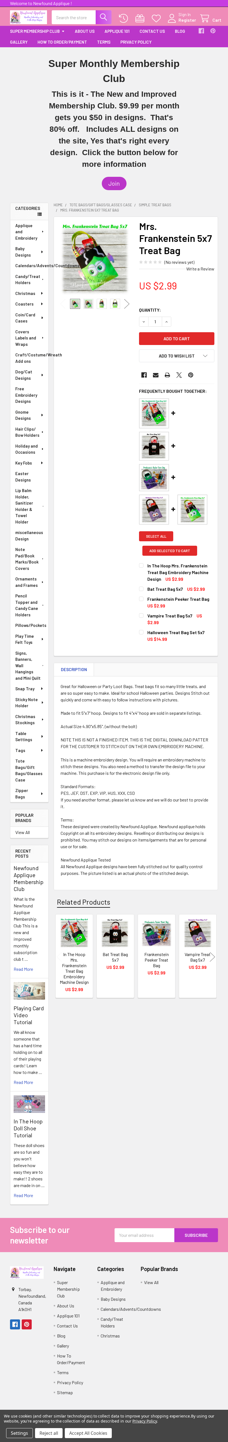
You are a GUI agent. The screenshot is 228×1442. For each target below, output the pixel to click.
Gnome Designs (23, 415)
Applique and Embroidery (26, 231)
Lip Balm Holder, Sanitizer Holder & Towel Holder (24, 506)
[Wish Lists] (157, 18)
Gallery (19, 41)
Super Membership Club (35, 31)
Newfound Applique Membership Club (28, 878)
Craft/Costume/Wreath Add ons (31, 358)
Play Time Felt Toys (24, 639)
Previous (62, 303)
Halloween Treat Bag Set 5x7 (176, 632)
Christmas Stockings (25, 719)
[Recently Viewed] (124, 18)
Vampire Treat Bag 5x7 (169, 615)
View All (22, 832)
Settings (19, 1433)
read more (23, 969)
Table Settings (23, 736)
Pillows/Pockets (30, 625)
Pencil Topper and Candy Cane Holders (26, 605)
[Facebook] (201, 31)
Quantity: (150, 309)
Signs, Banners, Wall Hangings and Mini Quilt (28, 666)
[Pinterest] (213, 31)
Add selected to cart (169, 550)
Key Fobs (23, 462)
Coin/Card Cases (25, 318)
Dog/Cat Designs (23, 375)
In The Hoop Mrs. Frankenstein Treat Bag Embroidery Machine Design (178, 572)
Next (126, 303)
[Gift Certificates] (141, 18)
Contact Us (152, 31)
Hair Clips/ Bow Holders (27, 432)
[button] (114, 183)
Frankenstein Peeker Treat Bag (178, 599)
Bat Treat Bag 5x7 (165, 589)
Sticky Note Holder (26, 702)
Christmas (25, 293)
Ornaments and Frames (26, 582)
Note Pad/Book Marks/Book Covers (27, 559)
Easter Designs (23, 476)
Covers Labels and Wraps (25, 338)
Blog (180, 31)
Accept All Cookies (88, 1433)
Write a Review (200, 268)
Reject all (48, 1433)
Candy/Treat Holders (27, 279)
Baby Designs (23, 251)
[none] (95, 258)
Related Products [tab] (83, 902)
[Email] (156, 375)
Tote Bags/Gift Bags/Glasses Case (29, 770)
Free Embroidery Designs (26, 395)
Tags (20, 750)
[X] (179, 375)
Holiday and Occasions (26, 449)
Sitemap (65, 1392)
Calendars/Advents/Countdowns (31, 265)
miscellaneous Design (29, 535)
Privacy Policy (136, 41)
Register (187, 20)
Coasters (24, 303)
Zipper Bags (21, 793)
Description (74, 669)
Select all (156, 536)
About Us (85, 31)
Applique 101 (117, 31)
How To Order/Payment (62, 41)
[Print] (167, 375)
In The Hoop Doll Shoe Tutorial (28, 1128)
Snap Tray (24, 688)
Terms (103, 41)
